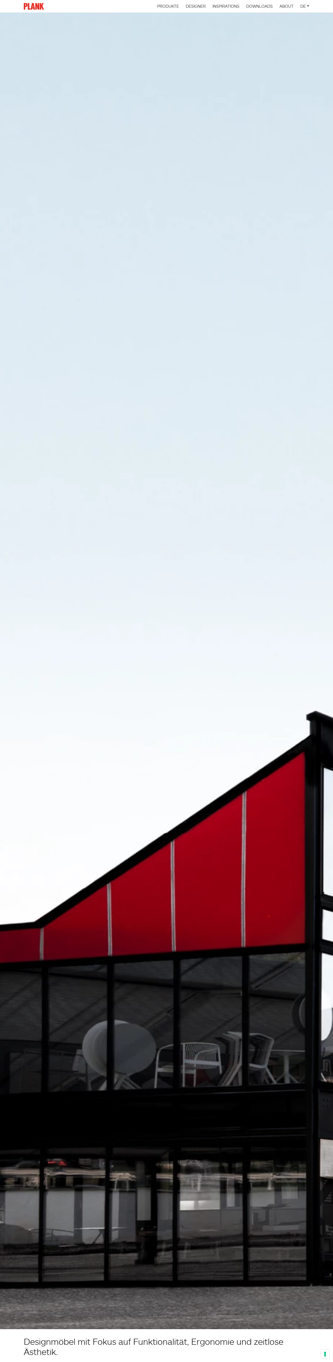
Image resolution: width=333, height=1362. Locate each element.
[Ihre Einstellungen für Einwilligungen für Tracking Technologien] (325, 1354)
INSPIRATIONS (225, 6)
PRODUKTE (168, 6)
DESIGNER (196, 6)
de (303, 6)
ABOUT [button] (287, 6)
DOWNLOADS (259, 6)
